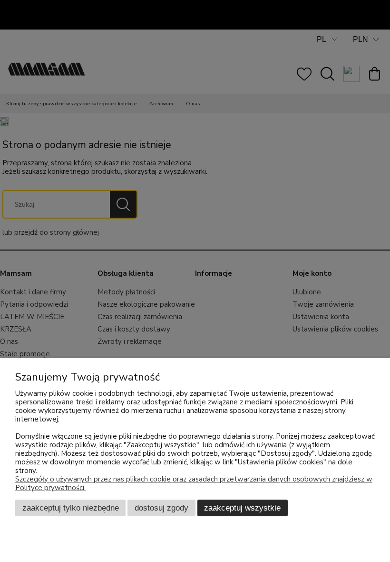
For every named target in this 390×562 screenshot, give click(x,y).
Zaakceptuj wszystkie (242, 507)
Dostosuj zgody (161, 507)
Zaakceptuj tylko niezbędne (70, 507)
